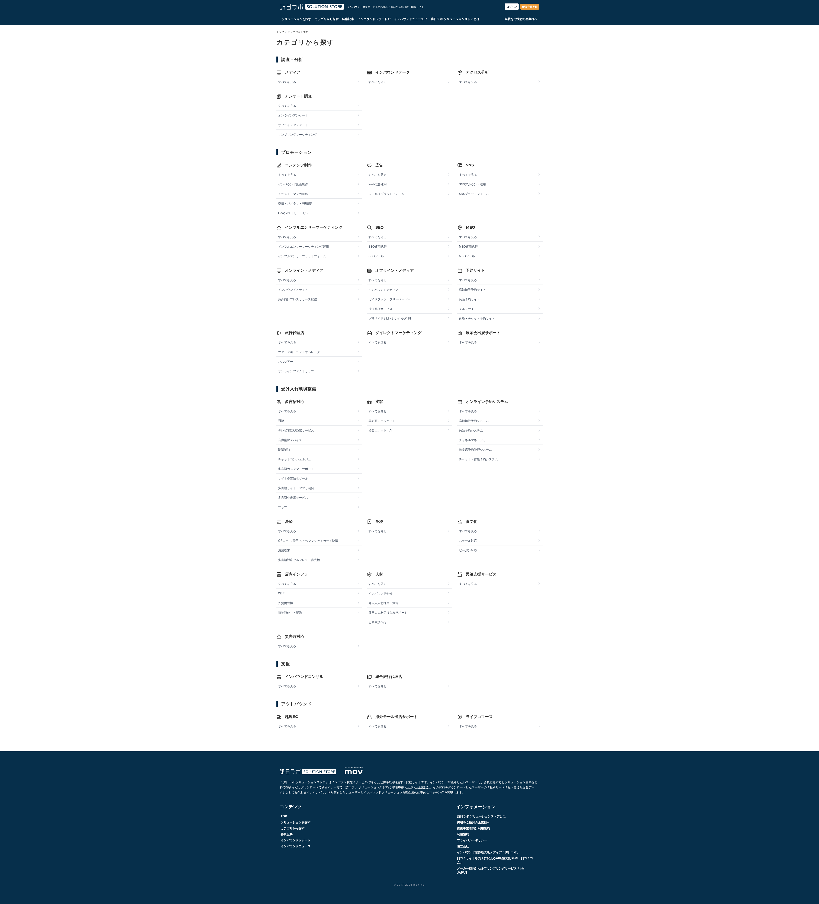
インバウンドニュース (409, 19)
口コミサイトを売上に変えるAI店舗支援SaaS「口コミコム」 (495, 860)
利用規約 (463, 834)
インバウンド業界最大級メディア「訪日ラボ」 (488, 852)
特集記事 (348, 19)
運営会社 (463, 846)
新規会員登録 (529, 7)
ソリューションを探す (296, 19)
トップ (280, 31)
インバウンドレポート (372, 19)
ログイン (512, 7)
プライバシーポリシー (472, 840)
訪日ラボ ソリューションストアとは (455, 19)
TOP (284, 816)
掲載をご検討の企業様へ (521, 19)
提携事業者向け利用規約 (473, 828)
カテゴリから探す (327, 19)
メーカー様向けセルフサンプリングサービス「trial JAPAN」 (491, 870)
